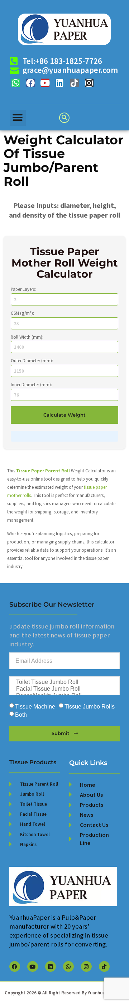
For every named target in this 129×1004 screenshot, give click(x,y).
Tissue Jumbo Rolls (89, 707)
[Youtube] (45, 83)
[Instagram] (89, 83)
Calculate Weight (64, 415)
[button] (18, 118)
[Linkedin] (60, 83)
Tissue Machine (35, 707)
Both (21, 715)
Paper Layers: (23, 289)
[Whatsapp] (15, 83)
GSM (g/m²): (22, 313)
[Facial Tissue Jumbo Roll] (64, 689)
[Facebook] (30, 83)
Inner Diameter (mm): (31, 384)
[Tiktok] (74, 83)
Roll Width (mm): (27, 337)
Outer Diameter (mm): (32, 360)
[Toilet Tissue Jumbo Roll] (64, 682)
